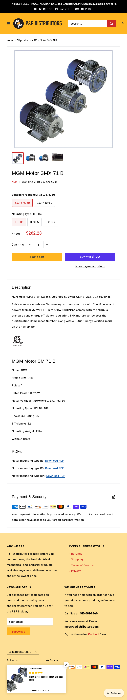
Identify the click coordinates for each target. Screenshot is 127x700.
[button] (66, 664)
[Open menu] (8, 23)
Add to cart (36, 257)
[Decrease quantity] (29, 244)
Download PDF (54, 468)
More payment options (90, 266)
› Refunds (75, 553)
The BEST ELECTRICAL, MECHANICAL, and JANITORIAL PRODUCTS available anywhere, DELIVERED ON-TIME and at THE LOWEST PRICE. (63, 6)
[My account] (123, 23)
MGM (14, 181)
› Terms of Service (81, 565)
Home (10, 40)
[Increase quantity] (47, 244)
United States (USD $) (20, 651)
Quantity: (18, 244)
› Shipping (76, 559)
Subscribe (18, 631)
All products (24, 40)
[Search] (111, 23)
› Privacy (75, 571)
